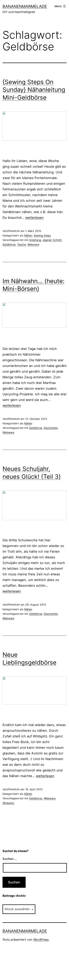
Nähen (28, 235)
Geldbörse (9, 244)
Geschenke (51, 428)
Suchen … (10, 859)
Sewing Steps (42, 235)
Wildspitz (8, 803)
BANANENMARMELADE (25, 6)
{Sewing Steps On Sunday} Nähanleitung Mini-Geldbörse (34, 89)
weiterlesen (34, 218)
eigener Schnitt (52, 240)
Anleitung (35, 240)
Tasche (21, 244)
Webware (33, 244)
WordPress (41, 939)
